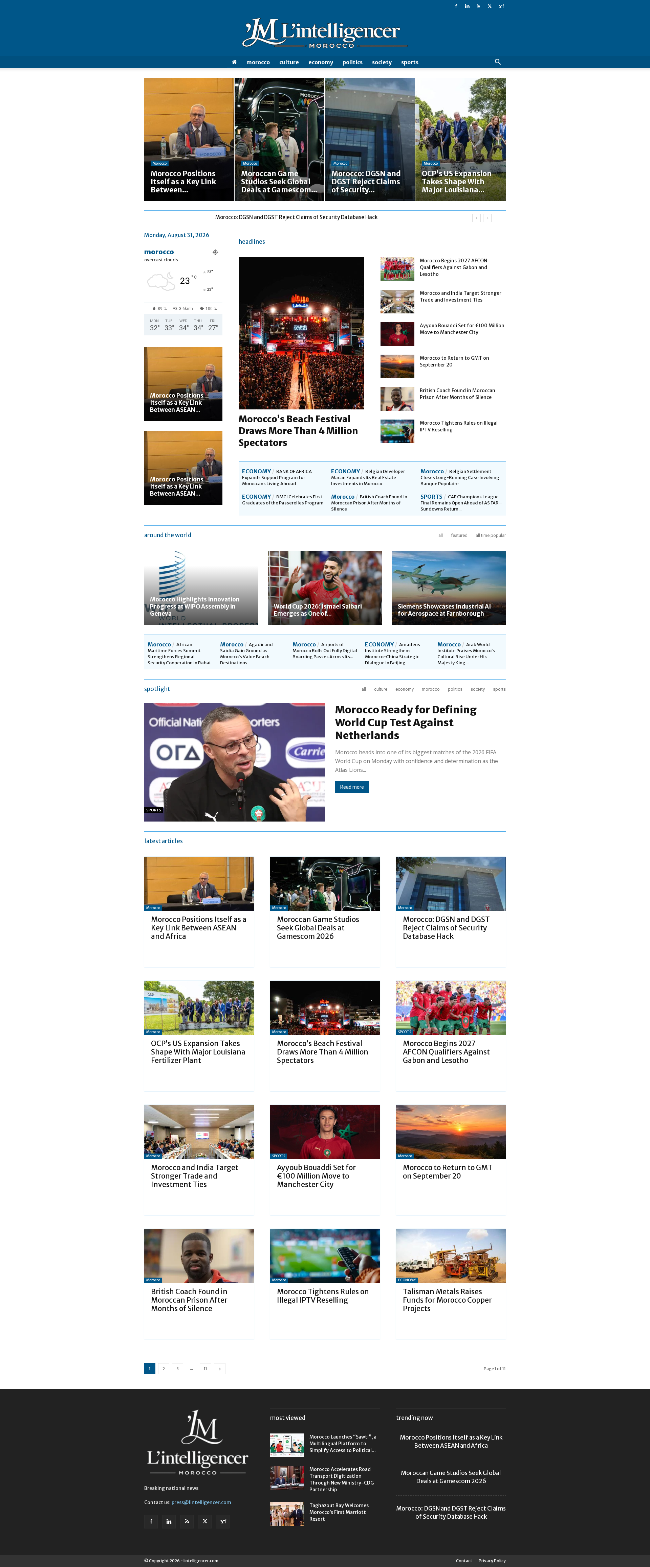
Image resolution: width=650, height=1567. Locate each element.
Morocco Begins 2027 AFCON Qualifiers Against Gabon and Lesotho (453, 267)
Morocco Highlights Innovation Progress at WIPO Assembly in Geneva (195, 606)
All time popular (491, 535)
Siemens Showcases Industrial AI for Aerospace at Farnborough (444, 610)
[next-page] (219, 1368)
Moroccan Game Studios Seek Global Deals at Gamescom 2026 (318, 928)
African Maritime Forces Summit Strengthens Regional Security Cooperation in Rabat (179, 654)
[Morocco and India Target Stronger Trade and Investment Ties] (397, 301)
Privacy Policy (492, 1560)
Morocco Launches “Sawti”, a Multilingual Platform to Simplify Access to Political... (342, 1443)
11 (205, 1368)
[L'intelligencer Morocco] (325, 34)
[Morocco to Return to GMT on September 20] (397, 366)
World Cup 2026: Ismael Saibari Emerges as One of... (318, 610)
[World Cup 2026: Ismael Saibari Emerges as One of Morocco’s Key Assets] (325, 588)
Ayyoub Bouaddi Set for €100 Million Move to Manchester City (316, 1176)
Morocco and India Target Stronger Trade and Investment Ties (194, 1176)
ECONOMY (320, 62)
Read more (352, 787)
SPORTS (409, 62)
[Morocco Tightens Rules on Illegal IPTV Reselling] (397, 431)
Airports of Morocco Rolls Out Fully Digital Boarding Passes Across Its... (324, 651)
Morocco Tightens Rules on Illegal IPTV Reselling (323, 1296)
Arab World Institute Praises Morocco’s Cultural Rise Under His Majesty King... (466, 654)
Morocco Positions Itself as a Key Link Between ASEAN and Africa (198, 928)
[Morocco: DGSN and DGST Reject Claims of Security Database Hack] (451, 884)
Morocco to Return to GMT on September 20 (448, 1172)
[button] (498, 63)
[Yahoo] (501, 6)
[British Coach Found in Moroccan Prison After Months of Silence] (397, 399)
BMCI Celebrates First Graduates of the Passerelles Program (283, 500)
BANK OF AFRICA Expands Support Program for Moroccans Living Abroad (277, 477)
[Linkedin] (467, 6)
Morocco (258, 62)
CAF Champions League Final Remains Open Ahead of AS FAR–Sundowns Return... (461, 503)
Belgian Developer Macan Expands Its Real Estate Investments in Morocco (368, 477)
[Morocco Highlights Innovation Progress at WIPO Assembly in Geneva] (201, 588)
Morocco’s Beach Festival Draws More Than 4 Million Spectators (298, 430)
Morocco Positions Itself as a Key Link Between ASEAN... (176, 402)
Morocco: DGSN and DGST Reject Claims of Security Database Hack (446, 928)
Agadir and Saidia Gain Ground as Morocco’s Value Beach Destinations (246, 654)
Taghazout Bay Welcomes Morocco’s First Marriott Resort (339, 1512)
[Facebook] (456, 6)
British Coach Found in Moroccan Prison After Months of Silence (369, 503)
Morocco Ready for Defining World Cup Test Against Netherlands (406, 722)
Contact (464, 1560)
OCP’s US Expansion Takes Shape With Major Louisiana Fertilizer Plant (299, 217)
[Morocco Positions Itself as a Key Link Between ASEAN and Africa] (183, 384)
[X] (489, 6)
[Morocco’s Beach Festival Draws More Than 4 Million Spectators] (325, 1008)
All (440, 535)
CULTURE (289, 62)
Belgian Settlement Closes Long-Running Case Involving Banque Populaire (459, 477)
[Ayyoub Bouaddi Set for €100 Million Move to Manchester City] (397, 334)
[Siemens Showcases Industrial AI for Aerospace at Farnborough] (449, 588)
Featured (459, 535)
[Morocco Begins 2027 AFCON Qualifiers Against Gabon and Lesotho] (397, 269)
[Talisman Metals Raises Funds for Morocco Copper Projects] (451, 1256)
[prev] (476, 218)
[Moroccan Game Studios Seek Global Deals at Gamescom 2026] (325, 884)
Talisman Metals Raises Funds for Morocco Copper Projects (447, 1300)
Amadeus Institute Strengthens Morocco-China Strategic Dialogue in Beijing (392, 654)
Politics (353, 62)
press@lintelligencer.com (201, 1502)
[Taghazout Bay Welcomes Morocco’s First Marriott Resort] (287, 1514)
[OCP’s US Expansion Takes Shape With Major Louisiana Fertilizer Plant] (199, 1008)
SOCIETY (382, 62)
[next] (487, 218)
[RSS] (478, 6)
